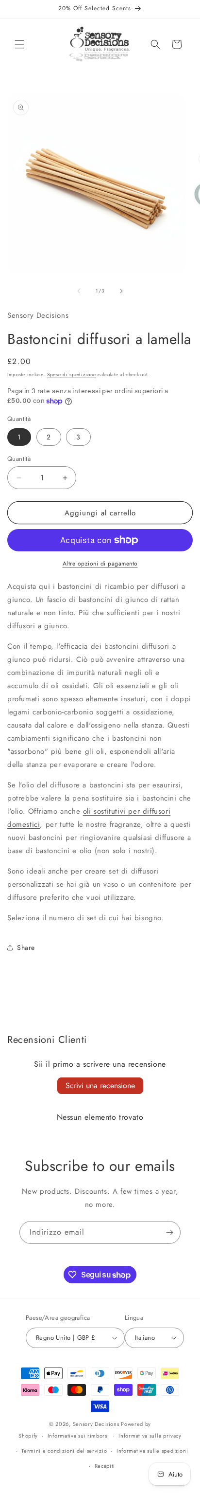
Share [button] (26, 947)
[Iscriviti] (169, 1232)
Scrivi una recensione (100, 1085)
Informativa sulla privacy (150, 1436)
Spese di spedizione (71, 374)
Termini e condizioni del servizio (64, 1451)
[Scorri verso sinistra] (78, 291)
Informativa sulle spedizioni (152, 1451)
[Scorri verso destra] (121, 291)
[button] (19, 44)
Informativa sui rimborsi (78, 1436)
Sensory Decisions (96, 1424)
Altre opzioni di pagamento (100, 563)
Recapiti (105, 1466)
